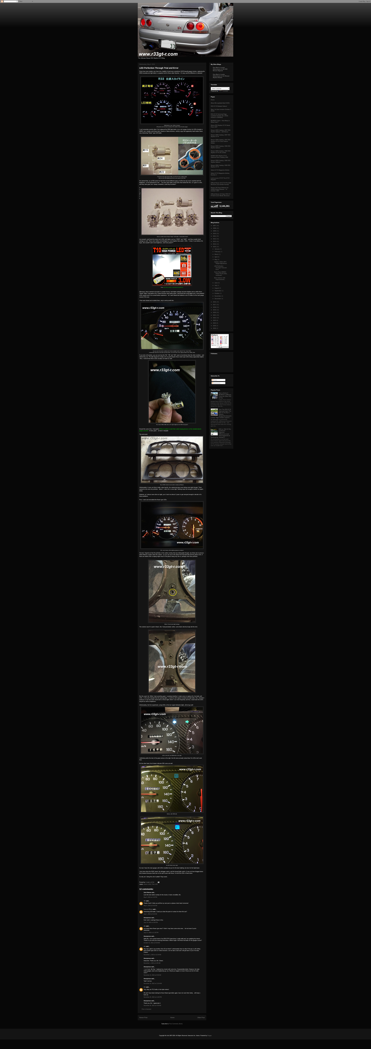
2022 (214, 317)
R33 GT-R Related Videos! (219, 106)
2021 (214, 315)
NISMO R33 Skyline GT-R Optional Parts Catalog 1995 (219, 156)
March (217, 254)
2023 (214, 320)
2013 (214, 241)
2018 (214, 307)
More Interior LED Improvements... (220, 278)
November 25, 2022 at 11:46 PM (153, 997)
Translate (225, 91)
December (218, 298)
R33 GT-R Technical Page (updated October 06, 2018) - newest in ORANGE (220, 115)
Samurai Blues (148, 909)
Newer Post (143, 1017)
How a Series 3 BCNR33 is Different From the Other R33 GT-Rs (225, 395)
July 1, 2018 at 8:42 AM (150, 914)
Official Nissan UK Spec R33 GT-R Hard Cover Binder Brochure (221, 194)
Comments (216, 383)
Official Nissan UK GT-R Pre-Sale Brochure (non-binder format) (221, 183)
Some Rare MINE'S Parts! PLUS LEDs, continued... (220, 273)
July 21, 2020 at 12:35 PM (151, 932)
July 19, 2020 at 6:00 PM (151, 922)
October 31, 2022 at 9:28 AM (152, 943)
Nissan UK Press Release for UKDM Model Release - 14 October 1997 (219, 189)
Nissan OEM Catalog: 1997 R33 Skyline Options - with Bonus (220, 131)
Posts (215, 380)
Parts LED (155, 884)
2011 (214, 236)
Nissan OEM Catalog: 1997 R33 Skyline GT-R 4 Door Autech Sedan (220, 141)
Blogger (209, 1035)
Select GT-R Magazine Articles (220, 170)
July (216, 285)
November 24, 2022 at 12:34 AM (153, 983)
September (218, 290)
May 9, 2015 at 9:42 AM (150, 905)
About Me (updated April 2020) (220, 103)
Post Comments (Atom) (176, 1023)
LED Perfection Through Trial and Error (220, 267)
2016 (214, 302)
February (218, 251)
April (216, 257)
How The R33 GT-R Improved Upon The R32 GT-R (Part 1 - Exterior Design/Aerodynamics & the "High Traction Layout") (221, 413)
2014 (214, 244)
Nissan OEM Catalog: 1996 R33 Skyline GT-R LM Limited (220, 151)
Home (172, 1017)
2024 (214, 323)
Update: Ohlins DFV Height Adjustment (220, 262)
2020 (214, 312)
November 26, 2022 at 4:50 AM (152, 1005)
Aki (145, 901)
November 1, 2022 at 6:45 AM (152, 963)
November (218, 296)
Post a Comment (146, 1009)
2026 (214, 328)
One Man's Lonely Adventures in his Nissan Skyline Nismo (221, 76)
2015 (214, 246)
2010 (214, 233)
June (216, 283)
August (217, 288)
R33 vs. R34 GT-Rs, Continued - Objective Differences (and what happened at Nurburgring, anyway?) (221, 433)
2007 (214, 225)
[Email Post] (158, 882)
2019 (214, 310)
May (216, 259)
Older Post (201, 1017)
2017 (214, 304)
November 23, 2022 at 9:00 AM (152, 975)
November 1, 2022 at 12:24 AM (152, 954)
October (217, 293)
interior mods (147, 884)
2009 (214, 231)
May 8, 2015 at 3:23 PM (150, 897)
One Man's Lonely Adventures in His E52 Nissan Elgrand (220, 69)
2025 (214, 325)
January (217, 249)
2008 (214, 228)
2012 (214, 239)
